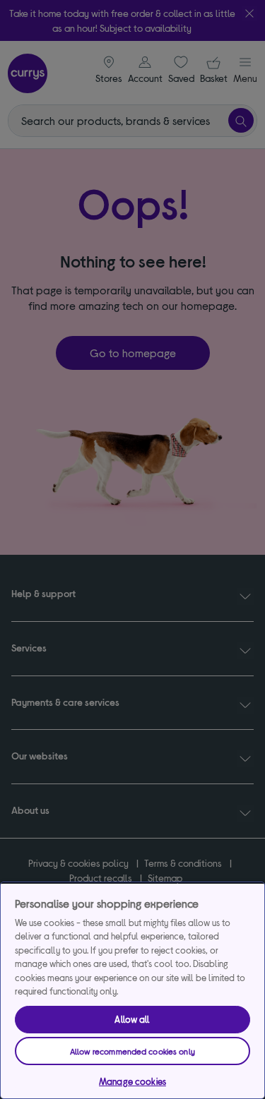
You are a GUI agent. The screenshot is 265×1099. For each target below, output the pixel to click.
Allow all (132, 1019)
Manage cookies (132, 1081)
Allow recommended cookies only (132, 1051)
